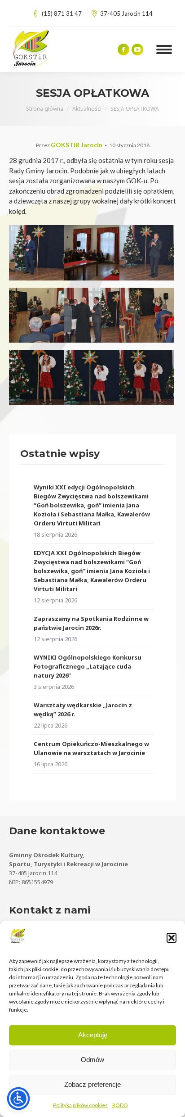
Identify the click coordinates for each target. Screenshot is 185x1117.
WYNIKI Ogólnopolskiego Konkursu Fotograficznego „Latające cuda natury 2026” (87, 666)
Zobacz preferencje (92, 1084)
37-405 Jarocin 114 (126, 13)
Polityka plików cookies (80, 1105)
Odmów (92, 1059)
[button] (171, 937)
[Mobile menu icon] (164, 49)
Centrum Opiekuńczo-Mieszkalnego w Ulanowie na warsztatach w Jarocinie (91, 748)
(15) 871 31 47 (62, 13)
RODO (120, 1105)
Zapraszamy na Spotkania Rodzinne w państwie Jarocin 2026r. (91, 623)
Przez (69, 145)
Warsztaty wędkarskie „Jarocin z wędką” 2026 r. (83, 709)
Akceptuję (92, 1035)
